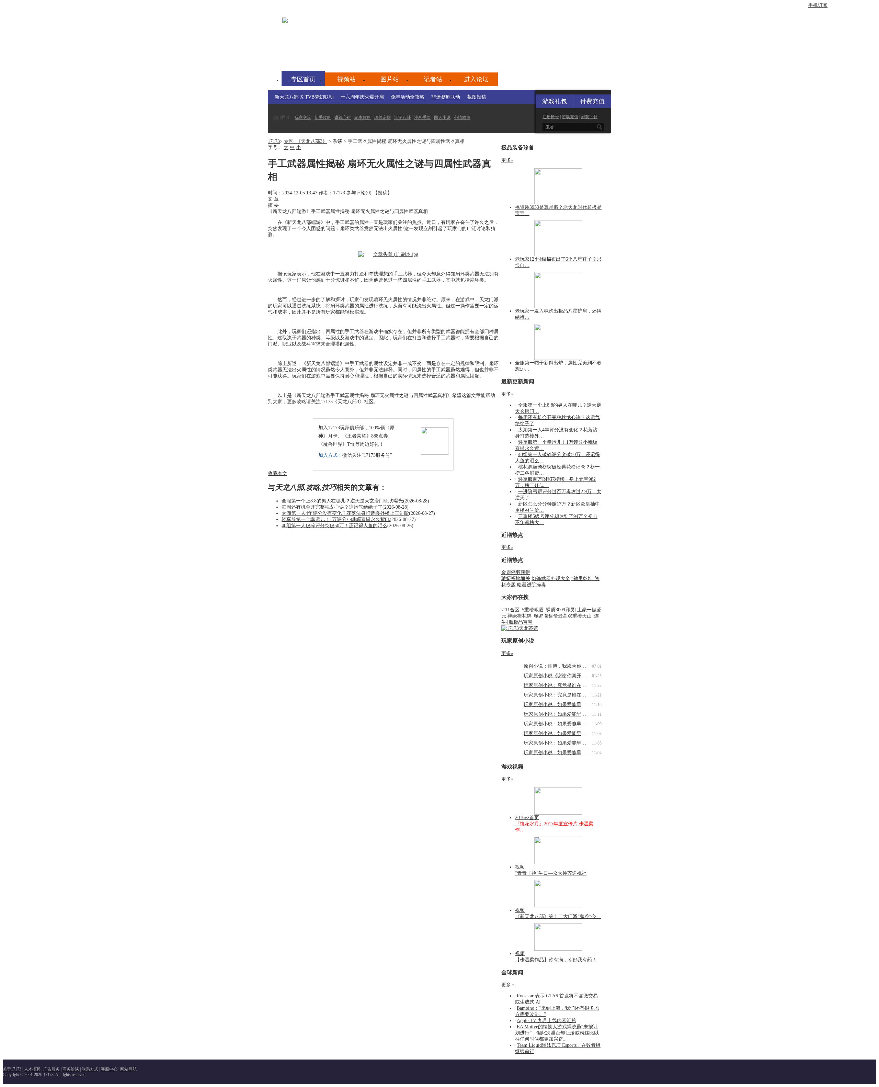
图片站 (389, 79)
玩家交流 (303, 117)
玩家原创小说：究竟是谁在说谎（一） (564, 695)
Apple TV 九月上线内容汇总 (546, 1020)
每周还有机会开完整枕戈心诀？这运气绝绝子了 (332, 507)
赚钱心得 (342, 117)
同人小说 (442, 117)
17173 (274, 141)
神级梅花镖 (519, 616)
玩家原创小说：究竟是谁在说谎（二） (564, 685)
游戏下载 (589, 116)
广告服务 (51, 1069)
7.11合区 (510, 609)
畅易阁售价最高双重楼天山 (563, 616)
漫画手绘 (422, 117)
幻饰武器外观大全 (551, 578)
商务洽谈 (70, 1069)
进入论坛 (476, 79)
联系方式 (90, 1069)
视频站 (346, 79)
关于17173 (12, 1069)
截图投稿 (476, 97)
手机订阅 (817, 5)
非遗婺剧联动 (445, 97)
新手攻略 (323, 117)
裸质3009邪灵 (560, 609)
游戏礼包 (554, 101)
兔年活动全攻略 (407, 97)
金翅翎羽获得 (515, 572)
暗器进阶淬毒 (531, 584)
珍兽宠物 (382, 117)
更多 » (508, 984)
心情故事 (462, 117)
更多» (507, 160)
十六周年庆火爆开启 (362, 97)
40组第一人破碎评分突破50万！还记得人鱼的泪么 (334, 525)
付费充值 (592, 101)
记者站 (433, 79)
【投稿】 (382, 192)
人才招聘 (32, 1069)
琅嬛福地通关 (515, 578)
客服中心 (109, 1069)
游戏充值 (570, 116)
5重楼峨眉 (533, 609)
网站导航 (128, 1069)
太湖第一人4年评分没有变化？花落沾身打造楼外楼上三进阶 (345, 513)
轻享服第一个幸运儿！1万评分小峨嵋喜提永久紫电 (336, 519)
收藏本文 (277, 473)
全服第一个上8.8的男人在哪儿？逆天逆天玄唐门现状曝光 (342, 500)
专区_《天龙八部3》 (305, 141)
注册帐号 (551, 116)
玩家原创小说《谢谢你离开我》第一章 (564, 675)
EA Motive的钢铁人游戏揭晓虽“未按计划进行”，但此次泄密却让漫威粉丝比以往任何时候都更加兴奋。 (557, 1033)
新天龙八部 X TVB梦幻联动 (304, 97)
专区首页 (303, 79)
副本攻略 (362, 117)
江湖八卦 (402, 117)
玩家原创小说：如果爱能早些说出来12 (564, 704)
